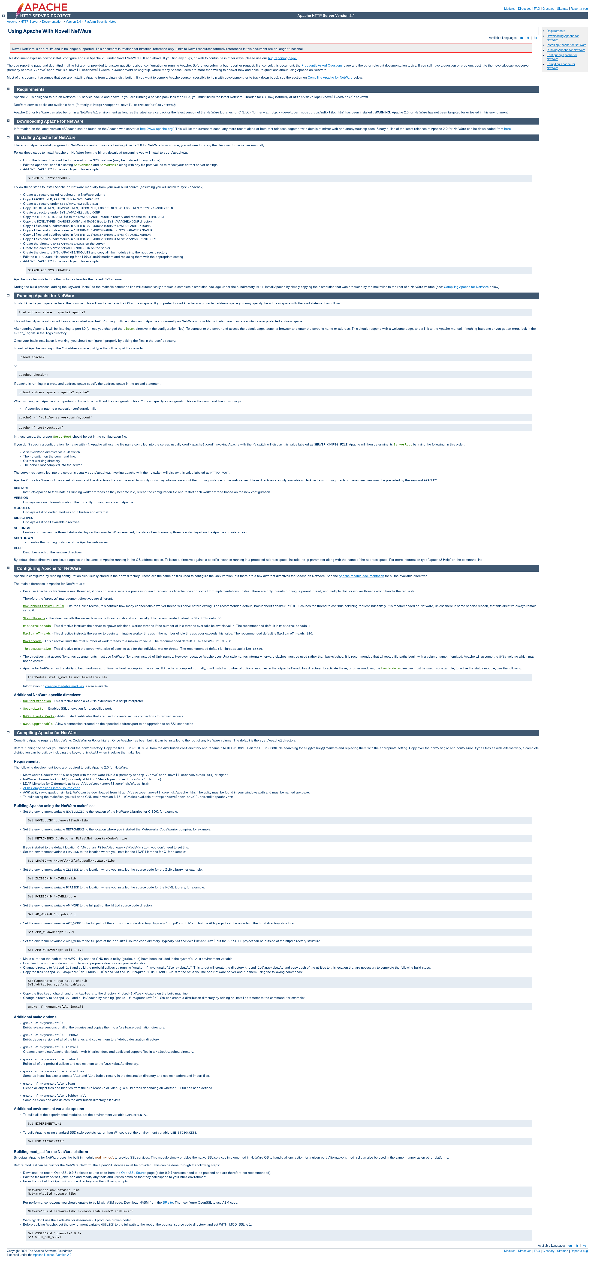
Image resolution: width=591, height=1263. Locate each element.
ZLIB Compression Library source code (51, 788)
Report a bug (579, 8)
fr (528, 38)
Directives (524, 8)
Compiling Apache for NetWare (330, 77)
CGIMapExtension (37, 701)
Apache (12, 21)
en (521, 38)
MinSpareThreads (37, 626)
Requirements (556, 31)
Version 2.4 (73, 21)
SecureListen (34, 709)
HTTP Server (29, 21)
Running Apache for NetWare (566, 50)
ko (535, 38)
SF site (168, 1202)
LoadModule (390, 668)
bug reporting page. (282, 58)
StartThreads (34, 618)
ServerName (109, 165)
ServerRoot (83, 165)
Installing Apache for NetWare (566, 45)
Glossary (549, 8)
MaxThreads (32, 641)
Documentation (52, 21)
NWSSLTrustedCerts (38, 716)
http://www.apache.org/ (157, 129)
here (507, 129)
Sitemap (562, 8)
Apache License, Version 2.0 (52, 1255)
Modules (510, 8)
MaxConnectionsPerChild (43, 606)
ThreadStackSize (37, 649)
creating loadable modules (64, 686)
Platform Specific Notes (100, 21)
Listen (129, 329)
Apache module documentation (361, 576)
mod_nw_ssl (104, 1157)
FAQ (537, 8)
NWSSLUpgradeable (38, 724)
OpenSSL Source (133, 1173)
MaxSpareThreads (37, 633)
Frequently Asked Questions (322, 65)
